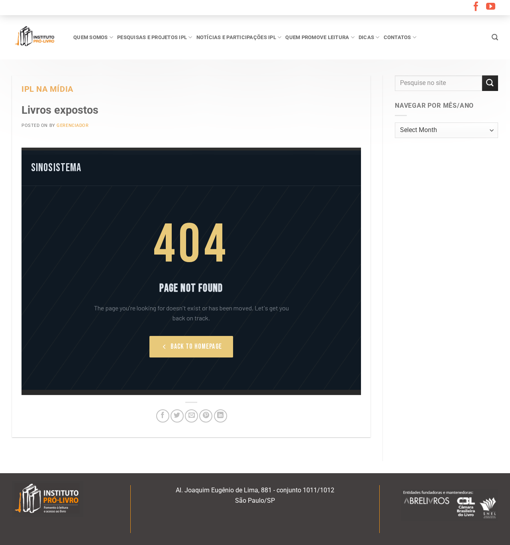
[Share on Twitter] (177, 416)
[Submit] (490, 83)
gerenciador (72, 125)
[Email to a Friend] (191, 416)
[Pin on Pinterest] (205, 416)
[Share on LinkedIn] (220, 416)
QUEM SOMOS (90, 37)
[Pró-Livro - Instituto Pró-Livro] (36, 37)
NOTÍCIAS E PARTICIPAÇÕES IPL (236, 37)
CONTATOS (397, 37)
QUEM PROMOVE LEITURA (317, 37)
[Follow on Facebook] (476, 7)
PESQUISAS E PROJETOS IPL (152, 37)
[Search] (495, 37)
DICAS (366, 37)
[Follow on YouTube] (490, 7)
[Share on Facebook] (162, 416)
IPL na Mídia (47, 89)
